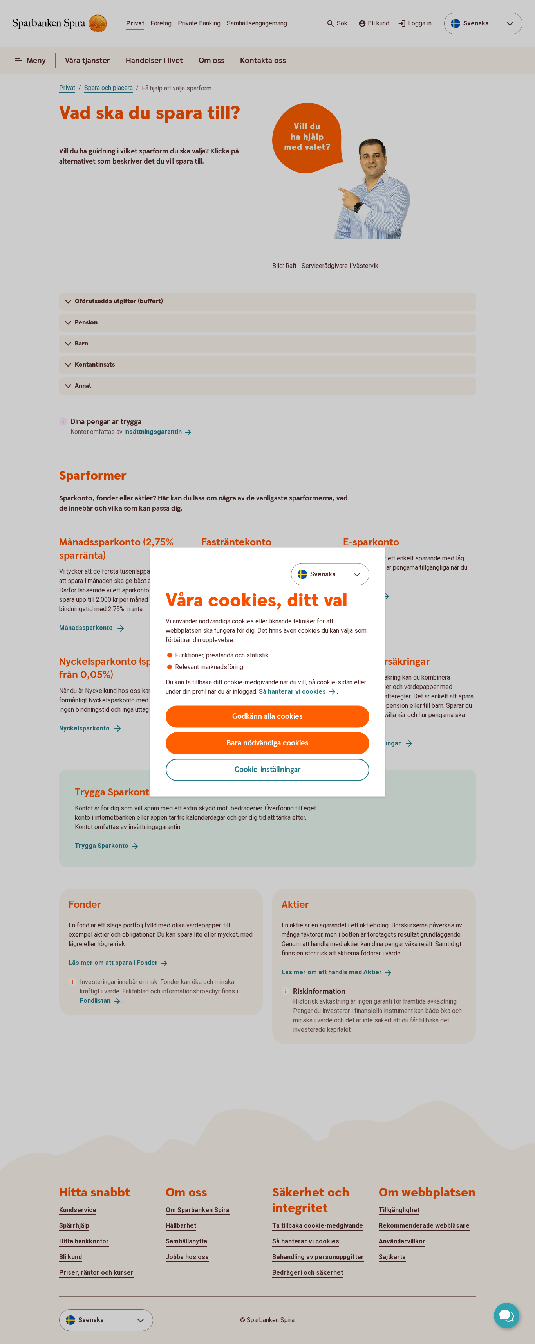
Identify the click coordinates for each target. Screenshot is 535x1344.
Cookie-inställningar (268, 770)
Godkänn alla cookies (267, 716)
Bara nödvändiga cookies (267, 743)
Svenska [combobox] (323, 574)
